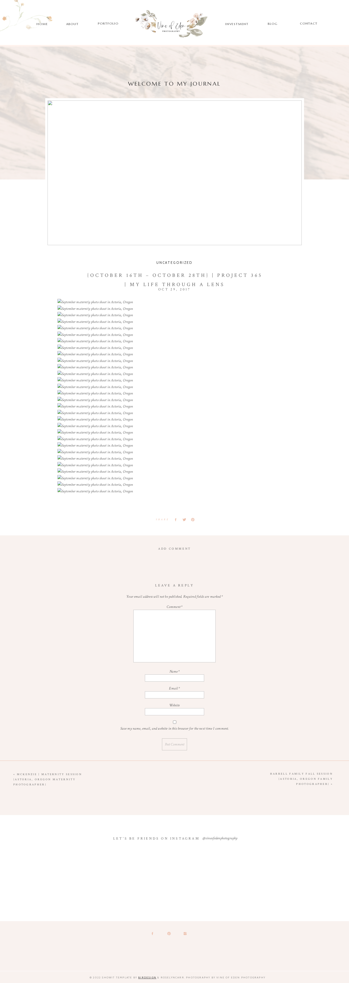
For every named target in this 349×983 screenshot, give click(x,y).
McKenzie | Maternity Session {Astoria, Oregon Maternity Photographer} (47, 779)
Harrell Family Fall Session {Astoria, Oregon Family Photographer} (301, 779)
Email (174, 688)
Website (174, 705)
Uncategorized (174, 263)
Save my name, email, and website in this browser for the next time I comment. (174, 728)
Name (174, 671)
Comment (174, 606)
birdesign (147, 977)
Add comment (174, 549)
